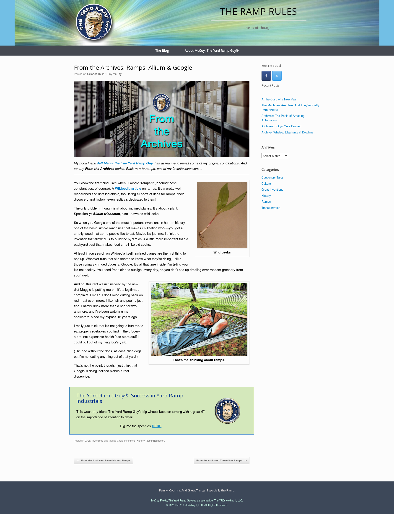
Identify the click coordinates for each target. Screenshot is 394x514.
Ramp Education (155, 440)
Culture (266, 183)
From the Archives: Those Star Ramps (221, 460)
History (141, 440)
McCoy (117, 74)
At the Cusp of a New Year (279, 99)
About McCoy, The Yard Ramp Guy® (212, 50)
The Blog (162, 50)
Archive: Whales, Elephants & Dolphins (288, 132)
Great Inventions (94, 440)
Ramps (266, 201)
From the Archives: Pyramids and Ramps (103, 460)
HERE (156, 425)
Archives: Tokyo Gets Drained (281, 126)
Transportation (271, 207)
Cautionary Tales (273, 177)
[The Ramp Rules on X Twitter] (277, 76)
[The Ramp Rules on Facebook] (266, 76)
